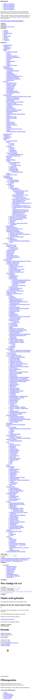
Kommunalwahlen (14, 169)
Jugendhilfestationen (14, 392)
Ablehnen (3, 23)
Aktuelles (6, 32)
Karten (8, 53)
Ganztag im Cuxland (11, 103)
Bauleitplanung (13, 277)
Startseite (6, 30)
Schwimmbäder (13, 338)
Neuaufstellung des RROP (19, 282)
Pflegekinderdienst (14, 400)
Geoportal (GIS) (10, 87)
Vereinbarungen (13, 151)
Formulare (25, 559)
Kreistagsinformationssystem (13, 57)
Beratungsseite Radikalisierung (17, 503)
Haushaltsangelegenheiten (13, 77)
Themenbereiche (7, 95)
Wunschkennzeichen (14, 550)
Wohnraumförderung (14, 289)
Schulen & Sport (10, 122)
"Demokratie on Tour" (18, 509)
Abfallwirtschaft (10, 88)
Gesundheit (9, 106)
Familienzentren (13, 385)
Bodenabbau (12, 447)
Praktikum (12, 222)
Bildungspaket (13, 505)
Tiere (11, 462)
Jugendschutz (13, 394)
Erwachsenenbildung (14, 471)
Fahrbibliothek (13, 427)
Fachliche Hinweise (14, 517)
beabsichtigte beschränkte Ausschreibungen (20, 234)
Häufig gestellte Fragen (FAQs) (17, 269)
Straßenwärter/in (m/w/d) (18, 213)
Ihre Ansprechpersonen (15, 444)
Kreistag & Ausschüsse (12, 56)
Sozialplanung (13, 524)
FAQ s (14, 344)
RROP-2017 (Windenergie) (19, 285)
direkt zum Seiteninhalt (9, 9)
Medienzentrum (13, 474)
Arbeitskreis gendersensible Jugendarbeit (19, 366)
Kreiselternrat (13, 484)
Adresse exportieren (5, 645)
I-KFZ (5, 34)
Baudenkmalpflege (14, 276)
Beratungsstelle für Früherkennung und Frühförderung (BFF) (19, 302)
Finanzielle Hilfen (14, 519)
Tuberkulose (12, 346)
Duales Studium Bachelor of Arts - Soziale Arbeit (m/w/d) (21, 195)
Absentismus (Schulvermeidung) (17, 357)
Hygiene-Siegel (16, 322)
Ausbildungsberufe (14, 188)
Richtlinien (12, 147)
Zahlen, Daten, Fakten (12, 65)
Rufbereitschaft (13, 403)
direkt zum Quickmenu (9, 3)
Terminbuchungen (8, 33)
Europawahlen (13, 163)
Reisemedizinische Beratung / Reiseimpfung (20, 334)
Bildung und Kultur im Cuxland (17, 504)
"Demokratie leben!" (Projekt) (17, 508)
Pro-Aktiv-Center (14, 401)
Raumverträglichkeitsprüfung (19, 281)
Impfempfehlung (13, 323)
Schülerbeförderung (14, 478)
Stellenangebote (10, 80)
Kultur (8, 115)
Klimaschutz (9, 112)
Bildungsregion (13, 374)
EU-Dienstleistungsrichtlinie (13, 92)
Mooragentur (13, 457)
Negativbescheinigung (15, 399)
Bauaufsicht (12, 274)
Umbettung (12, 347)
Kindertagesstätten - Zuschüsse (17, 397)
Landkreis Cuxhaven (5, 633)
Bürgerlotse (9, 58)
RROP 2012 (15, 284)
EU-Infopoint (10, 93)
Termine (11, 186)
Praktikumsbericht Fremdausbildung (19, 193)
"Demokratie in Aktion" (18, 511)
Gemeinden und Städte (12, 51)
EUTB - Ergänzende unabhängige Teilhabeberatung (18, 515)
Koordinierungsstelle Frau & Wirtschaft (16, 114)
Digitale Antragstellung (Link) (17, 272)
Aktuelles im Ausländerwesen (7, 47)
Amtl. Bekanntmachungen (13, 70)
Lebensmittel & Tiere (11, 116)
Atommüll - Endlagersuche (13, 97)
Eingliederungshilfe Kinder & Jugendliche (19, 377)
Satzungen (12, 149)
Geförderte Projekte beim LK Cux (15, 76)
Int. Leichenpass (13, 324)
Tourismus (9, 127)
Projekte (11, 461)
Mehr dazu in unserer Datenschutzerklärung (12, 21)
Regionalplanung (14, 278)
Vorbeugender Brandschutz (16, 288)
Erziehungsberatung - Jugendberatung (18, 378)
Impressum (6, 38)
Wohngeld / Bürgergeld (15, 528)
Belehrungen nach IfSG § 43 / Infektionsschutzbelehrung (17, 299)
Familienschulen (13, 382)
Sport (11, 485)
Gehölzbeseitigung (14, 451)
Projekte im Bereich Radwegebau (17, 543)
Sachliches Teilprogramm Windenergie (22, 280)
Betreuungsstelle (7, 698)
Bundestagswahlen (14, 170)
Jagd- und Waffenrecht (15, 499)
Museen (11, 432)
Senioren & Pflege (11, 123)
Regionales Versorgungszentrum (17, 521)
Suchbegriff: (3, 587)
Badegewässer (13, 297)
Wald (11, 463)
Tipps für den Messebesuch (16, 219)
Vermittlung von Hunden (15, 436)
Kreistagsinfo (12, 559)
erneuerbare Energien (15, 450)
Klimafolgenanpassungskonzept (17, 417)
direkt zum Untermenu (9, 7)
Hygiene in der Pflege (15, 319)
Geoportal (12, 145)
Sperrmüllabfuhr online (12, 91)
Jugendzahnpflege (14, 326)
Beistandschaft (13, 370)
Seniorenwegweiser (14, 492)
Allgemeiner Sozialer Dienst (16, 362)
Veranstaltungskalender (15, 434)
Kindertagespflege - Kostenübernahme (19, 396)
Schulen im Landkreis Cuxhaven (17, 477)
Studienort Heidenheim (20, 197)
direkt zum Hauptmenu (9, 6)
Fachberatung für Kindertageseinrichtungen (20, 380)
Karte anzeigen (4, 637)
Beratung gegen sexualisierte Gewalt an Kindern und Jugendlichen (19, 372)
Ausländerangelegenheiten (13, 99)
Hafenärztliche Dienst (15, 311)
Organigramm (10, 69)
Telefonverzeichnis (11, 85)
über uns (12, 443)
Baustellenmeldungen (12, 74)
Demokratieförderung (15, 469)
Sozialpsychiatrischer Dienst (16, 339)
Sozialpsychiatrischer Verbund (17, 340)
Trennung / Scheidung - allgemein (17, 407)
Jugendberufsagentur (14, 389)
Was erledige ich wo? (12, 83)
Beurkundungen (13, 376)
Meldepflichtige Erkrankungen (17, 328)
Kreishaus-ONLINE (19, 558)
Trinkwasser (12, 343)
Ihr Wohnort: (4, 590)
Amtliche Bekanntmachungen (8, 558)
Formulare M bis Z (14, 249)
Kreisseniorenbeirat (14, 488)
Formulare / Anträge (11, 84)
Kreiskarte (12, 143)
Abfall (11, 532)
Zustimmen (3, 25)
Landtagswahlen (13, 168)
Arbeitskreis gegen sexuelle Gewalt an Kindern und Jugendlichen (19, 364)
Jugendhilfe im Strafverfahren (16, 390)
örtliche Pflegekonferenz (15, 489)
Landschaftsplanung (14, 455)
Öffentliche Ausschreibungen (13, 78)
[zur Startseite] (7, 26)
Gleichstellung (10, 107)
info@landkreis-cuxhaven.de (7, 619)
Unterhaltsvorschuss (14, 411)
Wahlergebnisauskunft (15, 162)
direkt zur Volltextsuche (9, 5)
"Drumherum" (13, 220)
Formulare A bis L (14, 247)
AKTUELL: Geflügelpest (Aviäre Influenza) (20, 438)
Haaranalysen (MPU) (15, 309)
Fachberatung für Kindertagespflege (18, 381)
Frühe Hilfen (13, 386)
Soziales (8, 126)
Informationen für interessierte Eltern (18, 217)
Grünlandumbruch (14, 453)
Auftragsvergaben (14, 235)
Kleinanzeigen (10, 89)
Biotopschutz (13, 446)
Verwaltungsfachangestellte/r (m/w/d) (21, 205)
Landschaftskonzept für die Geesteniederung (20, 419)
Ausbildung (9, 72)
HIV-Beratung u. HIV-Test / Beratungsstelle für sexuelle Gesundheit (20, 317)
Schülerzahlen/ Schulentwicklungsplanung (19, 480)
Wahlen (8, 62)
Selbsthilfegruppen (14, 523)
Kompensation (13, 454)
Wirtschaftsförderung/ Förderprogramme (16, 131)
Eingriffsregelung (14, 449)
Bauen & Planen (10, 100)
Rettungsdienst (13, 497)
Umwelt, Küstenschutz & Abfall (14, 128)
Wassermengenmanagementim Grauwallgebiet (16, 421)
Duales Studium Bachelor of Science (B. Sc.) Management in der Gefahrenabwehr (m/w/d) (21, 200)
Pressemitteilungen (11, 61)
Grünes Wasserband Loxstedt (16, 416)
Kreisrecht (9, 54)
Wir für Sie (6, 81)
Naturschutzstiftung (14, 459)
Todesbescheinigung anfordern (17, 342)
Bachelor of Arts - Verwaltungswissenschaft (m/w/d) (20, 190)
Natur (8, 119)
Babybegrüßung (13, 367)
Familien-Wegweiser (14, 384)
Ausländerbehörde (8, 694)
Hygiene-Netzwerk (11, 108)
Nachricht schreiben (5, 644)
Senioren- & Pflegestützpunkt (16, 490)
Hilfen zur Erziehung (14, 388)
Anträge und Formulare (15, 270)
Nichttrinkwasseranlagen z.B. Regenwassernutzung (16, 332)
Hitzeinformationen (14, 315)
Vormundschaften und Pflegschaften (18, 412)
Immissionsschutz (14, 286)
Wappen (8, 64)
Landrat (8, 60)
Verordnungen (13, 150)
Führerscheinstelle (8, 696)
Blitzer (11, 538)
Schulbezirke (13, 476)
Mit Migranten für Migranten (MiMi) (18, 330)
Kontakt (5, 37)
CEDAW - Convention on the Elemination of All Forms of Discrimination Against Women (20, 351)
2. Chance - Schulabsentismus (14, 405)
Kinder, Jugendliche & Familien (14, 110)
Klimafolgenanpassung (12, 111)
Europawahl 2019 (17, 165)
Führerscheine (13, 539)
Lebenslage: (3, 588)
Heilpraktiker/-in (13, 313)
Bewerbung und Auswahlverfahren (18, 216)
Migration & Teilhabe (12, 118)
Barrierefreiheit (10, 73)
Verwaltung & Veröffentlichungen (8, 67)
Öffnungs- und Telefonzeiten (16, 266)
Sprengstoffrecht (13, 500)
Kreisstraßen (12, 542)
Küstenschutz (13, 534)
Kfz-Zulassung (13, 540)
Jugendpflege (13, 393)
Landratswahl (13, 166)
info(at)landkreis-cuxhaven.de (11, 642)
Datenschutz (6, 40)
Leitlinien (12, 431)
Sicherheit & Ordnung (12, 124)
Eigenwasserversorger (15, 307)
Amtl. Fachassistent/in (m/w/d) (20, 215)
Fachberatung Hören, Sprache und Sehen (19, 308)
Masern (11, 327)
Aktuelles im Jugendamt (15, 361)
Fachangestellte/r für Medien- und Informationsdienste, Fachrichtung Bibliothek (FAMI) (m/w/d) (21, 211)
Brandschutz (12, 494)
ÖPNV (8, 120)
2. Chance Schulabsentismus (14, 482)
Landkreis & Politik (6, 49)
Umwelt (11, 535)
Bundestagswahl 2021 (18, 172)
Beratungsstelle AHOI (15, 359)
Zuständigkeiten (13, 267)
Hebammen (12, 312)
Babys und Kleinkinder (15, 369)
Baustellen (6, 559)
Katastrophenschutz (14, 496)
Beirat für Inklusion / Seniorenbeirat (15, 101)
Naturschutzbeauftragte (15, 458)
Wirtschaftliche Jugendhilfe (16, 413)
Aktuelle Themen (14, 265)
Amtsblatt (12, 182)
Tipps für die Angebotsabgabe (17, 236)
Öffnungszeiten (7, 36)
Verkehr (8, 130)
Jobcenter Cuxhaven (14, 520)
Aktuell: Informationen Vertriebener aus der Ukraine (19, 96)
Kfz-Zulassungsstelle (8, 695)
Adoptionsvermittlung (15, 358)
